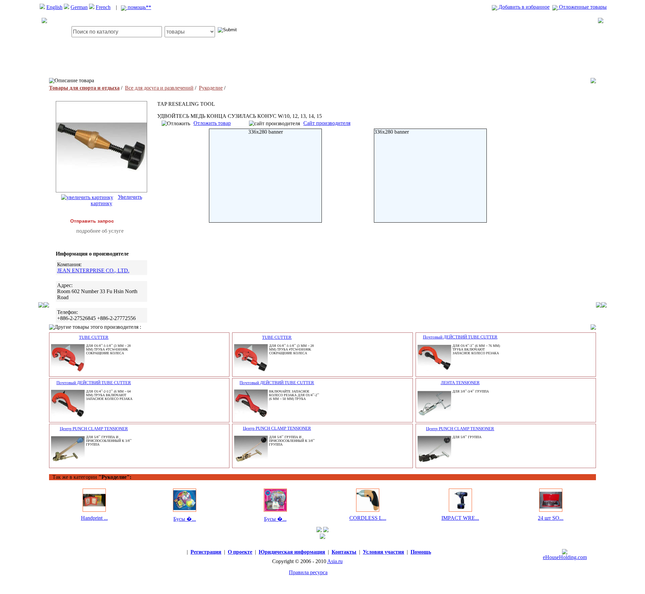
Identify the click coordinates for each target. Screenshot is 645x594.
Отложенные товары (582, 7)
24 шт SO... (550, 518)
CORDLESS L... (367, 518)
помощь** (138, 7)
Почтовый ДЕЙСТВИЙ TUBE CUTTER (460, 336)
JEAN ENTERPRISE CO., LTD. (93, 270)
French (103, 7)
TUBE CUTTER (94, 337)
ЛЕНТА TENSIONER (460, 382)
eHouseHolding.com (565, 557)
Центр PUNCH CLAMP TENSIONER (94, 428)
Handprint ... (94, 518)
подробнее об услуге (100, 231)
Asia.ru (335, 561)
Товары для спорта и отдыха (84, 88)
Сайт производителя (326, 123)
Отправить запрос (92, 221)
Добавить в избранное (523, 7)
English (54, 7)
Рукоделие (211, 88)
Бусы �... (184, 519)
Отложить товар (212, 123)
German (79, 7)
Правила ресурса (308, 572)
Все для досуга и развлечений (159, 88)
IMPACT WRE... (460, 518)
